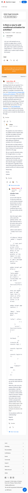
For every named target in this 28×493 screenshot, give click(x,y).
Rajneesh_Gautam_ (16, 188)
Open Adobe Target (11, 16)
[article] (14, 101)
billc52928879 (9, 35)
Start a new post (15, 69)
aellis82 (11, 124)
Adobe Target (4, 6)
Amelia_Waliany (10, 81)
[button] (8, 32)
